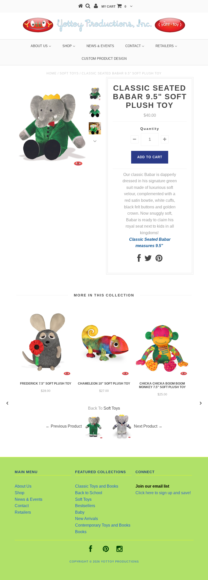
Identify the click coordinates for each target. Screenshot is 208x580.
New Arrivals (86, 518)
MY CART (113, 6)
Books (80, 532)
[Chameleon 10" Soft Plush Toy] (104, 376)
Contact (22, 506)
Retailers (23, 512)
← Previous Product (64, 426)
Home (51, 73)
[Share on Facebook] (139, 259)
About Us (23, 486)
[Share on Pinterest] (158, 259)
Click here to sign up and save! (163, 493)
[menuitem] (41, 45)
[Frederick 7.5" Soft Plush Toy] (46, 376)
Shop (19, 493)
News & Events (28, 499)
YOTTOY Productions (120, 561)
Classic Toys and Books (96, 486)
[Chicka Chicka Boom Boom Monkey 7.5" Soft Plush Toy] (162, 376)
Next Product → (148, 426)
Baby (79, 512)
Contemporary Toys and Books (102, 525)
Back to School (88, 493)
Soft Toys (69, 73)
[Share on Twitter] (148, 259)
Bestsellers (85, 506)
